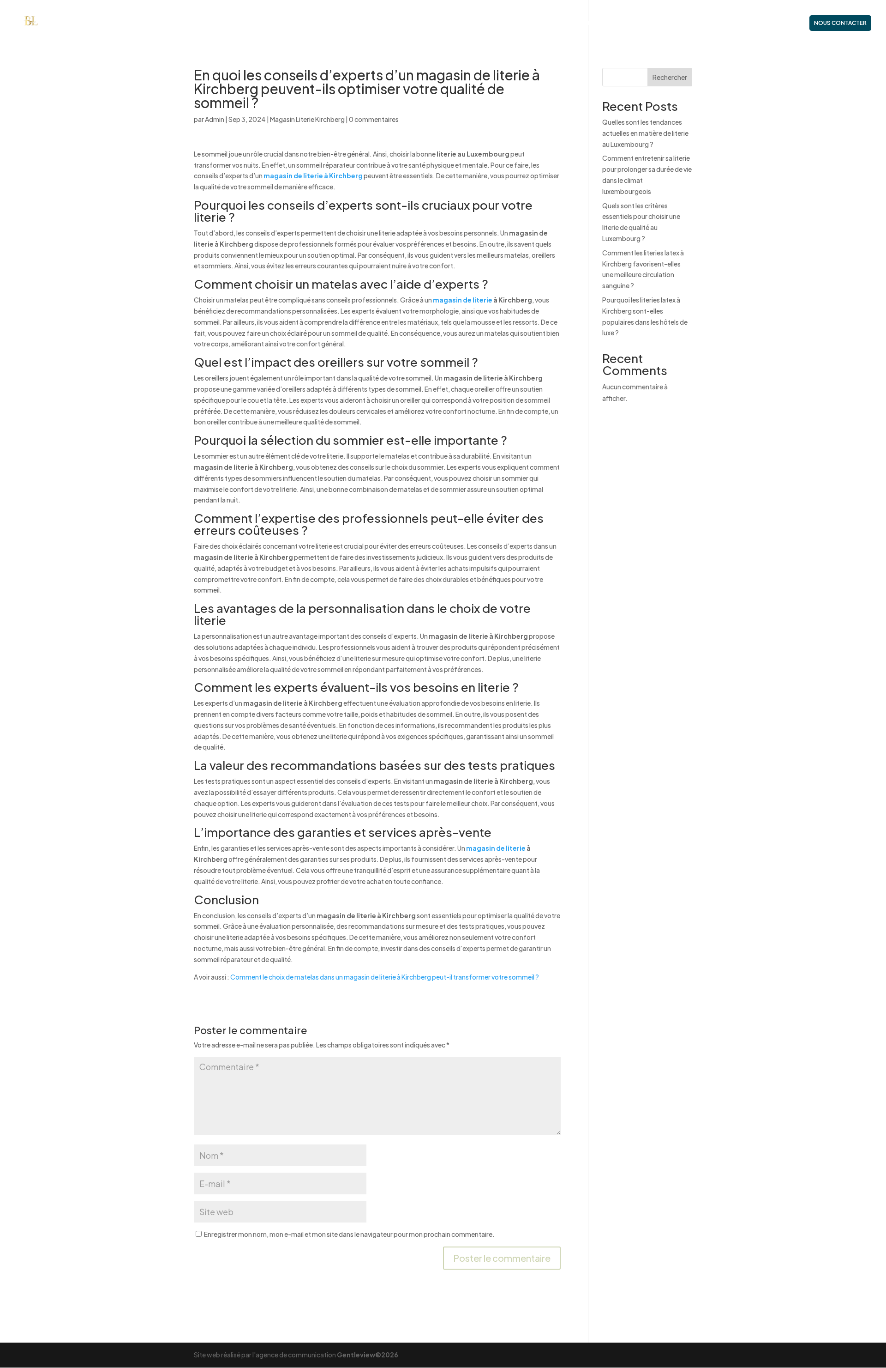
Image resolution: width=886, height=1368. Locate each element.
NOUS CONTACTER (840, 22)
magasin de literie (463, 300)
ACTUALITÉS (781, 23)
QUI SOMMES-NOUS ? (609, 23)
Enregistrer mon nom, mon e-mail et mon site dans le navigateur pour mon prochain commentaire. (349, 1234)
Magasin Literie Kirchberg (307, 119)
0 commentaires (374, 119)
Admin (214, 119)
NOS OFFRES (668, 23)
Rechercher (670, 77)
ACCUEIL (556, 23)
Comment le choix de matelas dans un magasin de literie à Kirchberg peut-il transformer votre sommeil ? (384, 977)
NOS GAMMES (725, 23)
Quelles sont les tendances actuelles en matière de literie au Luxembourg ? (645, 133)
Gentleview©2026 (367, 1354)
